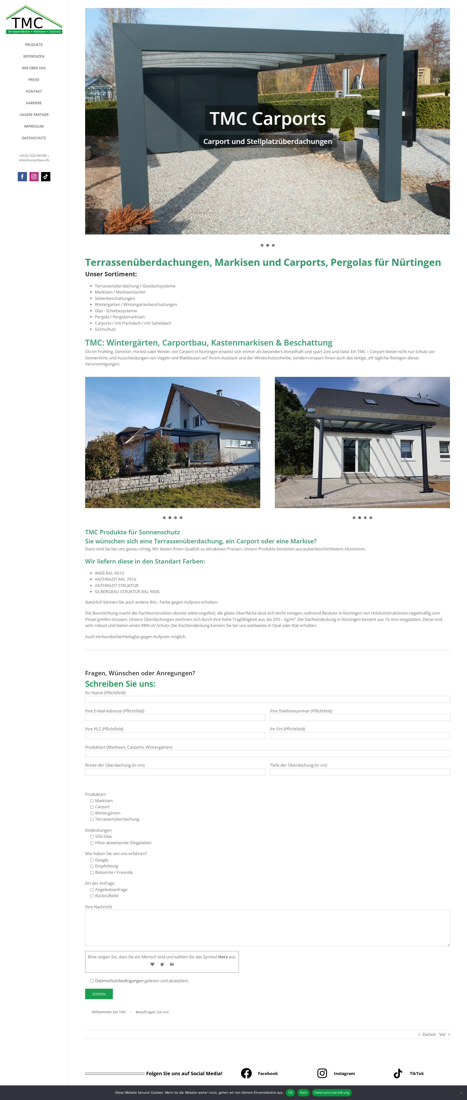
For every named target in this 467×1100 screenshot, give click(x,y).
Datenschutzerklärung (331, 1092)
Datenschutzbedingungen (119, 980)
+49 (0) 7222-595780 (33, 156)
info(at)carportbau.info (34, 160)
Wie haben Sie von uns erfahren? (116, 853)
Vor (442, 1034)
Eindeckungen (98, 830)
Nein (303, 1092)
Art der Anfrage (100, 883)
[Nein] (460, 1092)
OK (290, 1092)
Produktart (95, 794)
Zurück (429, 1034)
